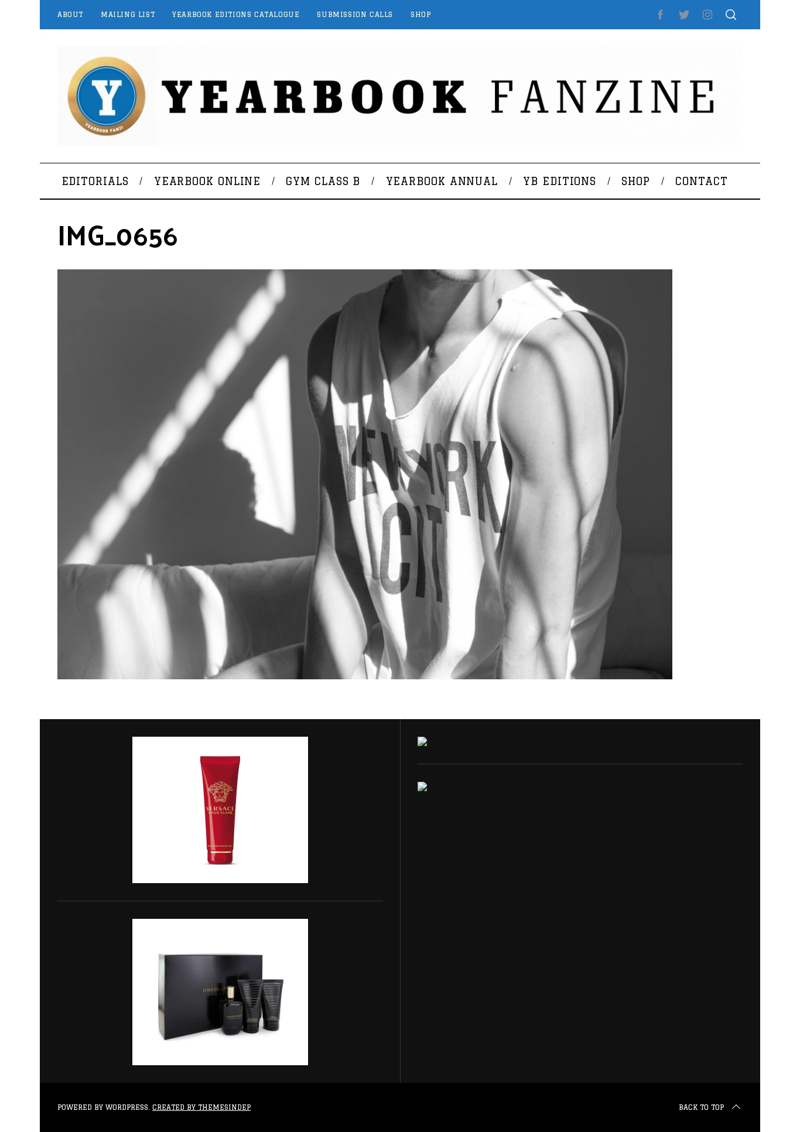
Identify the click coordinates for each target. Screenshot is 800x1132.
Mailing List (128, 14)
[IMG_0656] (364, 676)
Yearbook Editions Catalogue (235, 14)
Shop (420, 14)
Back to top (701, 1107)
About (70, 14)
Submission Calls (355, 14)
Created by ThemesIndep (201, 1107)
